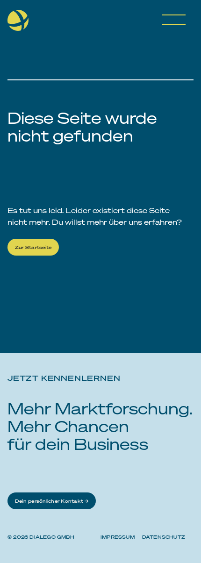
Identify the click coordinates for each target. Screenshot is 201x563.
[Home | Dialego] (21, 24)
